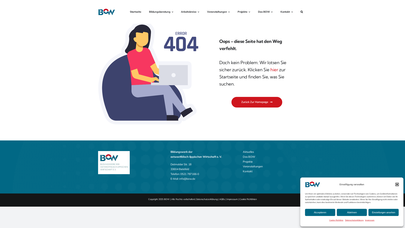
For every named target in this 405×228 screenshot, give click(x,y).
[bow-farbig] (107, 10)
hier (274, 69)
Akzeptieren (320, 212)
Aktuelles (248, 151)
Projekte (248, 161)
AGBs (222, 199)
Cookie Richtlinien (248, 199)
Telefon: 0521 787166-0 (185, 174)
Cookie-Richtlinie (336, 220)
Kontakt (247, 171)
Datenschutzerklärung (354, 220)
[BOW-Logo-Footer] (114, 152)
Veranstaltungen (253, 166)
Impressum (369, 220)
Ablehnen (352, 212)
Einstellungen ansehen (383, 212)
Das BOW (249, 156)
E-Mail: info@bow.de (183, 178)
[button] (397, 184)
